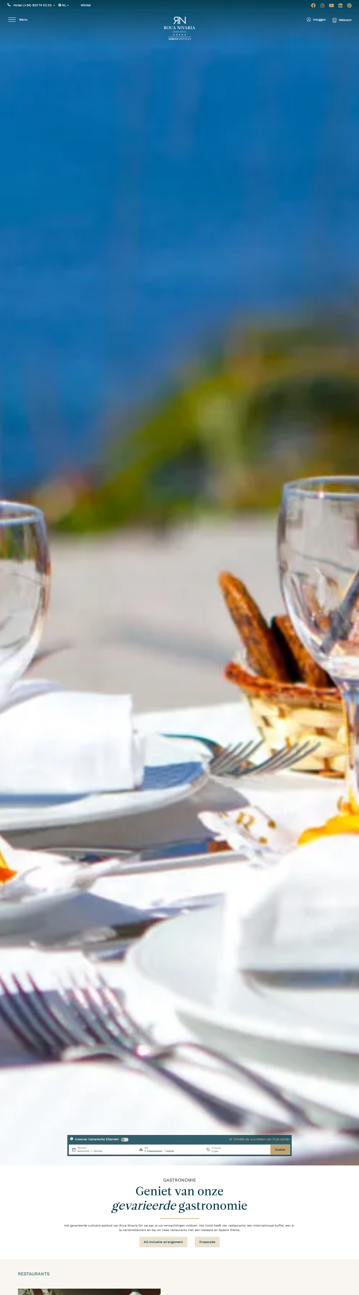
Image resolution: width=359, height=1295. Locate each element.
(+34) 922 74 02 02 (32, 5)
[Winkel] (76, 5)
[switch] (124, 1140)
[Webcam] (334, 20)
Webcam (345, 20)
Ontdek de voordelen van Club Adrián (262, 1139)
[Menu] (11, 19)
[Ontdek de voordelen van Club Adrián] (230, 1139)
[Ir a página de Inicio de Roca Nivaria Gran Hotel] (179, 28)
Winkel (86, 5)
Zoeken (280, 1149)
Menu (23, 19)
